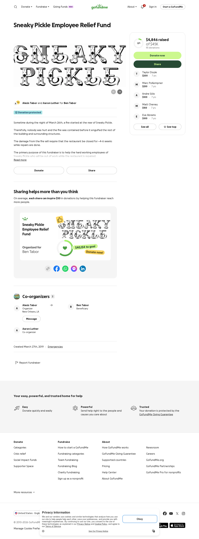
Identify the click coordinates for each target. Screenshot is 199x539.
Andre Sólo (148, 93)
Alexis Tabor (29, 305)
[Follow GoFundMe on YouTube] (171, 513)
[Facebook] (56, 268)
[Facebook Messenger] (74, 268)
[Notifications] (142, 7)
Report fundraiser (29, 362)
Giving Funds (63, 6)
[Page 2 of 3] (22, 93)
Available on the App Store (177, 525)
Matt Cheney (150, 104)
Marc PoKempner (152, 83)
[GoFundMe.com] (99, 7)
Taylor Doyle (149, 72)
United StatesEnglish (30, 513)
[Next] (119, 91)
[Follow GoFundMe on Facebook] (165, 513)
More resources (23, 492)
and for (49, 103)
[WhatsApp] (65, 268)
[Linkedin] (83, 268)
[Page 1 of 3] (19, 93)
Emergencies (55, 346)
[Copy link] (48, 268)
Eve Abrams (149, 115)
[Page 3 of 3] (24, 93)
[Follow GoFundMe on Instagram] (183, 513)
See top (171, 126)
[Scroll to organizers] (18, 102)
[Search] (15, 7)
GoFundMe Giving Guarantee (156, 414)
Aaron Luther (30, 328)
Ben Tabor (82, 305)
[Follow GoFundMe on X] (177, 513)
